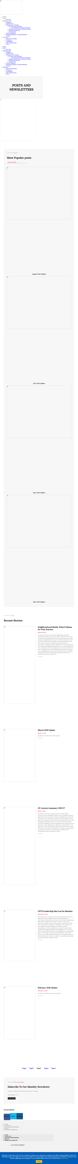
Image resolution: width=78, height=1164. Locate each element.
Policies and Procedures (12, 1127)
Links (7, 44)
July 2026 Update (39, 383)
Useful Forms (9, 23)
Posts (4, 16)
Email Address (12, 1095)
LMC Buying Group (11, 42)
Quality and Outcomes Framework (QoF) (20, 29)
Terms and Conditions (11, 1129)
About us (5, 37)
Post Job (8, 19)
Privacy (7, 1128)
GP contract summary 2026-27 (51, 808)
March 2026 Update (46, 730)
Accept (39, 1161)
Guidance (8, 22)
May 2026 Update (39, 602)
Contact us (9, 40)
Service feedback (10, 33)
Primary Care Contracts (12, 25)
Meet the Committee (11, 38)
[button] (27, 1132)
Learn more (64, 1158)
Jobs (4, 18)
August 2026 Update (39, 274)
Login (6, 1124)
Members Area (7, 21)
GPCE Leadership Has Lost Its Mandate (55, 911)
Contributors (9, 41)
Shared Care (12, 32)
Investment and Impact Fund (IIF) (21, 27)
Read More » (40, 656)
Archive (8, 36)
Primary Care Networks (15, 26)
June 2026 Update (39, 493)
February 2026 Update (47, 988)
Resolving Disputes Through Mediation (16, 34)
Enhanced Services (14, 30)
